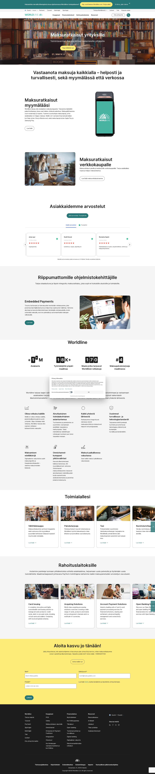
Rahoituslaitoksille (78, 565)
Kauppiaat (56, 15)
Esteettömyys (80, 765)
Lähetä (29, 697)
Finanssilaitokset (68, 15)
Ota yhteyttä (118, 15)
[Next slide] (153, 526)
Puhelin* (27, 682)
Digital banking (72, 737)
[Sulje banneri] (129, 4)
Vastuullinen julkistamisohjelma (107, 765)
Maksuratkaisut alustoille (54, 724)
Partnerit (41, 10)
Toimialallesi (77, 496)
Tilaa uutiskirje (93, 727)
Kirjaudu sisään (125, 10)
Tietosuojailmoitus (41, 765)
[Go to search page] (128, 15)
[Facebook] (113, 725)
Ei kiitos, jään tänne (121, 4)
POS (47, 717)
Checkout (49, 740)
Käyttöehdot (55, 765)
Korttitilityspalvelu (73, 721)
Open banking (71, 727)
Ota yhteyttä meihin (31, 741)
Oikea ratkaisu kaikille (35, 414)
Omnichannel (50, 727)
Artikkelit (91, 721)
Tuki (118, 11)
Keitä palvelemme (82, 15)
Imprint (90, 765)
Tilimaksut (70, 724)
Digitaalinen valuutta (74, 740)
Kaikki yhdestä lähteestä (88, 415)
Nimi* (26, 671)
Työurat (49, 11)
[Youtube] (116, 725)
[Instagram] (118, 725)
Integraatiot (50, 737)
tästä (86, 682)
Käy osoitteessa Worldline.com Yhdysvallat (96, 4)
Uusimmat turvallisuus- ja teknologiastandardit (119, 417)
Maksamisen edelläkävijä (31, 454)
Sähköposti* (83, 671)
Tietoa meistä (29, 717)
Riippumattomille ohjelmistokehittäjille (77, 277)
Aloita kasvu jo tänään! (77, 645)
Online (48, 721)
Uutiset (112, 10)
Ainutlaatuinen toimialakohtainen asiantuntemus (61, 417)
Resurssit (94, 15)
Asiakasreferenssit (94, 731)
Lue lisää (29, 128)
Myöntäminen (71, 717)
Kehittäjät (57, 11)
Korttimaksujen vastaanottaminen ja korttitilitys (53, 746)
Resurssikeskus (93, 717)
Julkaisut (91, 724)
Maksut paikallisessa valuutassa (90, 454)
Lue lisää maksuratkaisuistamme (92, 178)
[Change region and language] (123, 715)
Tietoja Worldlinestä (99, 10)
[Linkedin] (110, 725)
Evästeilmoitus (67, 765)
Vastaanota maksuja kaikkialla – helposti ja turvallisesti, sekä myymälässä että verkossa (77, 75)
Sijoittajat (65, 11)
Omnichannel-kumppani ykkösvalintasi (59, 456)
